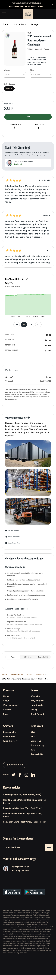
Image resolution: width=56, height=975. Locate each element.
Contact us (36, 741)
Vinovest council (11, 705)
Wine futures (9, 737)
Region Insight (43, 657)
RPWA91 (9, 88)
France (30, 674)
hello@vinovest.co (20, 867)
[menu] (3, 14)
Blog (33, 732)
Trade (5, 25)
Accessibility (37, 754)
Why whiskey (37, 701)
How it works (37, 705)
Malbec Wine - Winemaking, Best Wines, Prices (22, 815)
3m (16, 324)
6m (24, 324)
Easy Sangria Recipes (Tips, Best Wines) (22, 808)
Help (33, 737)
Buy (28, 117)
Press (5, 714)
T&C (33, 750)
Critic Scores (28, 657)
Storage (34, 25)
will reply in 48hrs (20, 871)
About (13, 657)
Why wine (35, 696)
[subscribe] (49, 847)
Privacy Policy (32, 915)
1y (31, 324)
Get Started (47, 14)
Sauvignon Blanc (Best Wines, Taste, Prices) (24, 822)
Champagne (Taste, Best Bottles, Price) (22, 795)
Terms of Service (17, 915)
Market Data (20, 25)
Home (4, 674)
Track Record (37, 714)
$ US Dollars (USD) (15, 765)
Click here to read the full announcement (26, 6)
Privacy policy (37, 745)
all (38, 324)
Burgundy (40, 674)
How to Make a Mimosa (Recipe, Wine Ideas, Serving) (24, 801)
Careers (7, 710)
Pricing (34, 710)
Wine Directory (17, 674)
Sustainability (9, 732)
